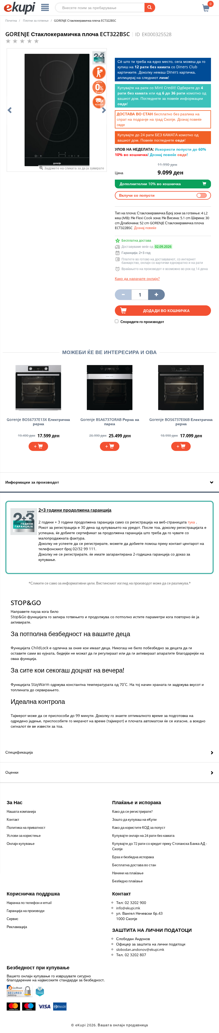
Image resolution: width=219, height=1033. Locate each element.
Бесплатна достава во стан (134, 865)
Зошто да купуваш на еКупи (134, 819)
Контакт (13, 819)
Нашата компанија (21, 811)
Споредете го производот (142, 321)
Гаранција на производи (25, 910)
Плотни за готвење (36, 20)
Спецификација (19, 752)
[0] (206, 5)
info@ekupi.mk (128, 908)
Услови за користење (24, 835)
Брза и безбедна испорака (133, 856)
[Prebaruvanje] (149, 7)
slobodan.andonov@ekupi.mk (140, 949)
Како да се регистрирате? (132, 811)
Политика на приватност (26, 827)
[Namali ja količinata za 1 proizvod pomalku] (156, 294)
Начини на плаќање (127, 873)
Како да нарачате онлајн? (137, 278)
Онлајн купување (20, 843)
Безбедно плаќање (127, 881)
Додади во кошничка (166, 310)
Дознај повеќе (145, 227)
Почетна (11, 20)
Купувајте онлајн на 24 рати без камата (143, 835)
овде (121, 124)
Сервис (12, 918)
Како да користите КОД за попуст (138, 827)
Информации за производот (32, 482)
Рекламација (17, 926)
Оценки (11, 772)
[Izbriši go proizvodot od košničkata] (123, 294)
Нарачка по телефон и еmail (29, 902)
